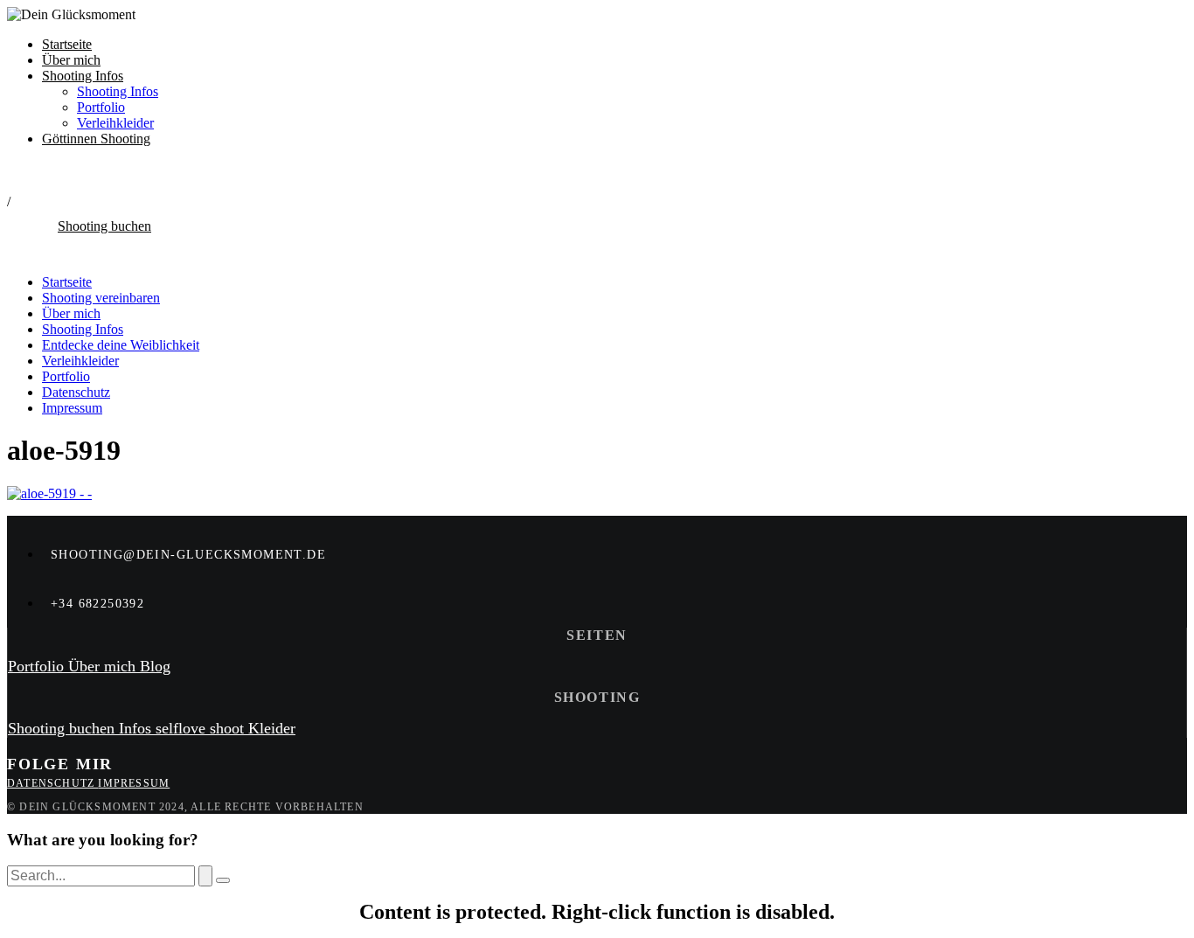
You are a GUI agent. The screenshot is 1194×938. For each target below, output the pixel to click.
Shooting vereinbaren (101, 297)
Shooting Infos (82, 75)
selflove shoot (202, 728)
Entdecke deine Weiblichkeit (120, 344)
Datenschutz (76, 392)
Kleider (271, 728)
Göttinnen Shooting (96, 138)
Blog (155, 666)
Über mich (71, 59)
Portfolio (101, 107)
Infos (137, 728)
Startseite (67, 44)
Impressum (72, 407)
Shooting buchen (63, 728)
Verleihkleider (115, 122)
